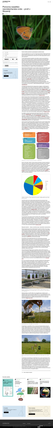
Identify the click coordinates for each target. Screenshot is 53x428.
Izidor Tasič (17, 386)
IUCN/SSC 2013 (24, 84)
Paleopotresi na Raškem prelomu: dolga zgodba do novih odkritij (32, 382)
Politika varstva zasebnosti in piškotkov (17, 425)
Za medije (24, 425)
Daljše (5, 380)
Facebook (24, 423)
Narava (7, 380)
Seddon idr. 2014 (42, 95)
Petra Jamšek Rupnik (30, 386)
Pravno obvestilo (9, 425)
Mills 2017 (26, 127)
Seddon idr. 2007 (45, 89)
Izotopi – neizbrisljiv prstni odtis (7, 382)
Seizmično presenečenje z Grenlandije (18, 382)
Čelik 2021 (29, 235)
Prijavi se (6, 412)
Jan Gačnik (4, 385)
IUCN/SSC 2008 (38, 115)
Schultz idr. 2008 (38, 224)
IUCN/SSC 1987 (28, 114)
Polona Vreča (9, 385)
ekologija (27, 372)
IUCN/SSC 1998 (24, 119)
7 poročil (46, 170)
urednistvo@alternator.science (33, 410)
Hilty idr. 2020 (29, 78)
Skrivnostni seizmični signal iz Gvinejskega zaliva (44, 382)
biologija (30, 372)
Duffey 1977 (46, 217)
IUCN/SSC (43, 116)
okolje (25, 372)
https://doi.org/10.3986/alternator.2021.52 (10, 57)
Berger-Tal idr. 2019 (29, 297)
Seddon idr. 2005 (34, 209)
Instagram (28, 423)
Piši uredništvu (31, 414)
